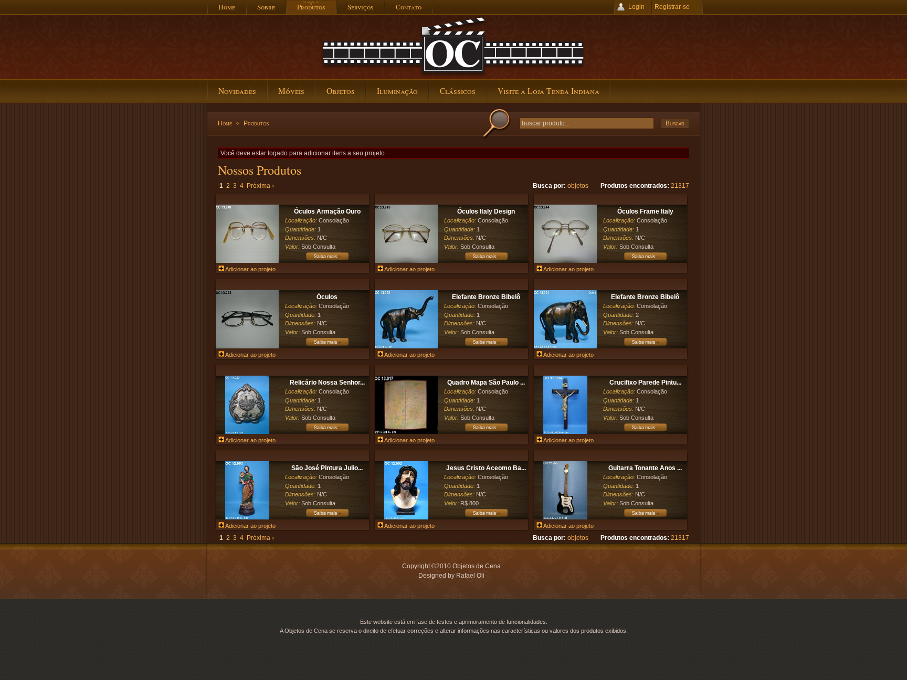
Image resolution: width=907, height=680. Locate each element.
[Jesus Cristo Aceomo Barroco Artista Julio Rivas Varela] (406, 517)
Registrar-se (672, 6)
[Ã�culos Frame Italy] (645, 260)
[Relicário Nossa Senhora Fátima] (247, 431)
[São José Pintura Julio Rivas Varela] (247, 517)
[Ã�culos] (327, 345)
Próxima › (260, 185)
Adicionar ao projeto (250, 269)
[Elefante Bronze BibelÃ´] (486, 345)
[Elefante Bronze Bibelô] (406, 346)
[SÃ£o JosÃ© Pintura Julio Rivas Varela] (327, 516)
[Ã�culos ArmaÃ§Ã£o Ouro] (327, 260)
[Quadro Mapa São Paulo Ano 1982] (406, 431)
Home (225, 123)
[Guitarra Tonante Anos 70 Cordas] (565, 517)
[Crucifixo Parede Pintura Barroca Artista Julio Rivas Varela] (565, 431)
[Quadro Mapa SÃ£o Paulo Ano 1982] (486, 431)
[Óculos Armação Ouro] (247, 260)
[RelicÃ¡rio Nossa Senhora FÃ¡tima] (327, 431)
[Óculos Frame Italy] (565, 260)
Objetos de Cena (453, 47)
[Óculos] (247, 346)
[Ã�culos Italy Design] (486, 260)
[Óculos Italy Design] (406, 260)
